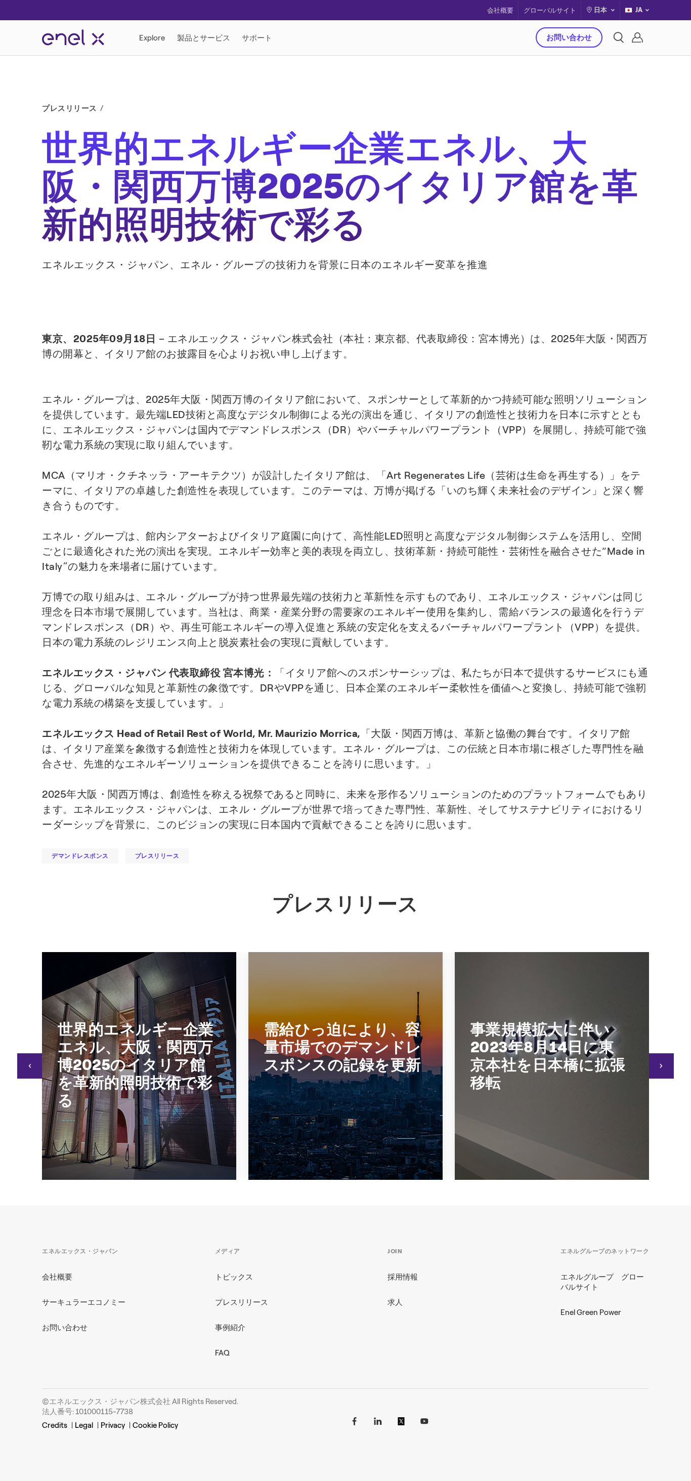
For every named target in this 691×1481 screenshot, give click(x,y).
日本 (600, 10)
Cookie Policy (155, 1425)
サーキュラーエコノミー (83, 1302)
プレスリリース (241, 1302)
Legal (84, 1425)
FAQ (222, 1352)
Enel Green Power (590, 1312)
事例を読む (490, 234)
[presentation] (29, 1066)
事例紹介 (230, 1327)
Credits (54, 1425)
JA (638, 10)
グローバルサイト (550, 10)
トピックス (234, 1277)
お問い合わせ (569, 37)
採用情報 (402, 1277)
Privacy (113, 1425)
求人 (395, 1302)
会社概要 (500, 10)
